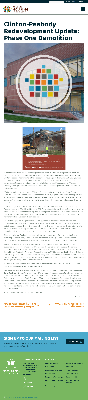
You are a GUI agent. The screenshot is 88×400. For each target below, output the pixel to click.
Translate (81, 2)
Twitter (29, 382)
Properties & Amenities (53, 370)
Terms (35, 397)
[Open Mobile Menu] (83, 9)
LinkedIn (30, 386)
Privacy (30, 397)
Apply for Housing (51, 363)
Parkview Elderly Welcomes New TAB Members (69, 305)
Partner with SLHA (72, 370)
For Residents (50, 373)
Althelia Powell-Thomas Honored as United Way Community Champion (20, 305)
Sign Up (73, 341)
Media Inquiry (50, 386)
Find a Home (49, 366)
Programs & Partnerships (54, 377)
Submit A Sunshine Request (72, 381)
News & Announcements (74, 363)
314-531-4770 (32, 367)
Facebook (30, 379)
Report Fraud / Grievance (54, 380)
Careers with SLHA (72, 377)
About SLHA (70, 366)
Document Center (72, 373)
